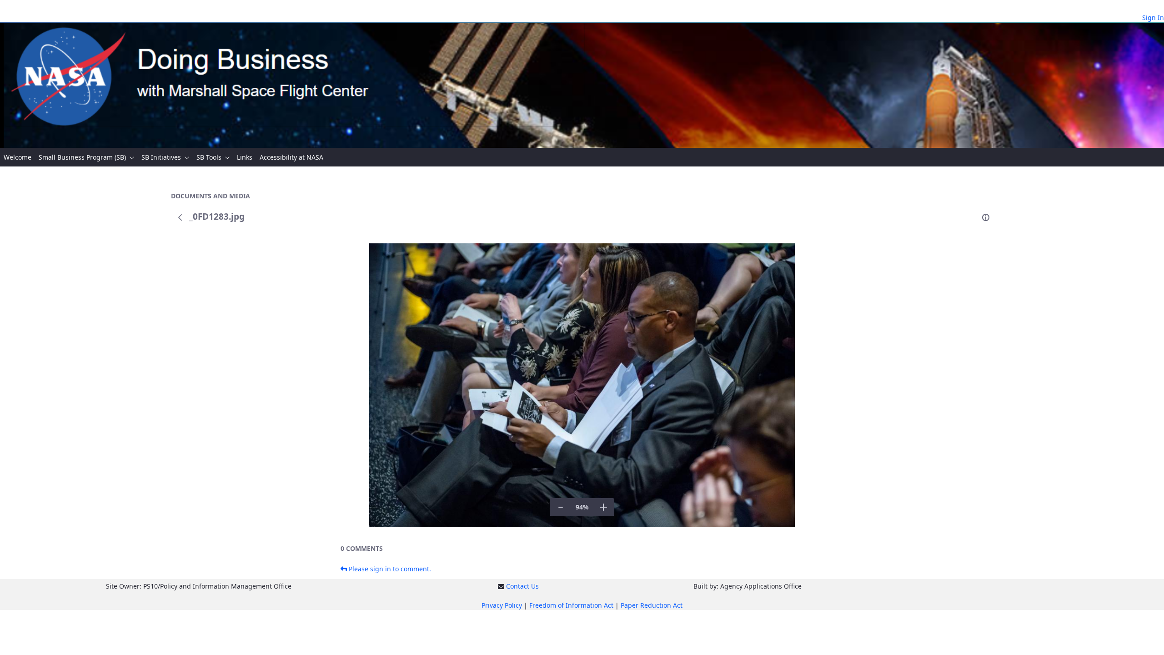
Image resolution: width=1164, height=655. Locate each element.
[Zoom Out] (561, 507)
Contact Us (522, 586)
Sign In (1153, 17)
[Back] (180, 217)
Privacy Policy (502, 605)
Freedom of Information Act (571, 605)
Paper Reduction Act (651, 605)
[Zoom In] (603, 507)
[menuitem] (17, 157)
